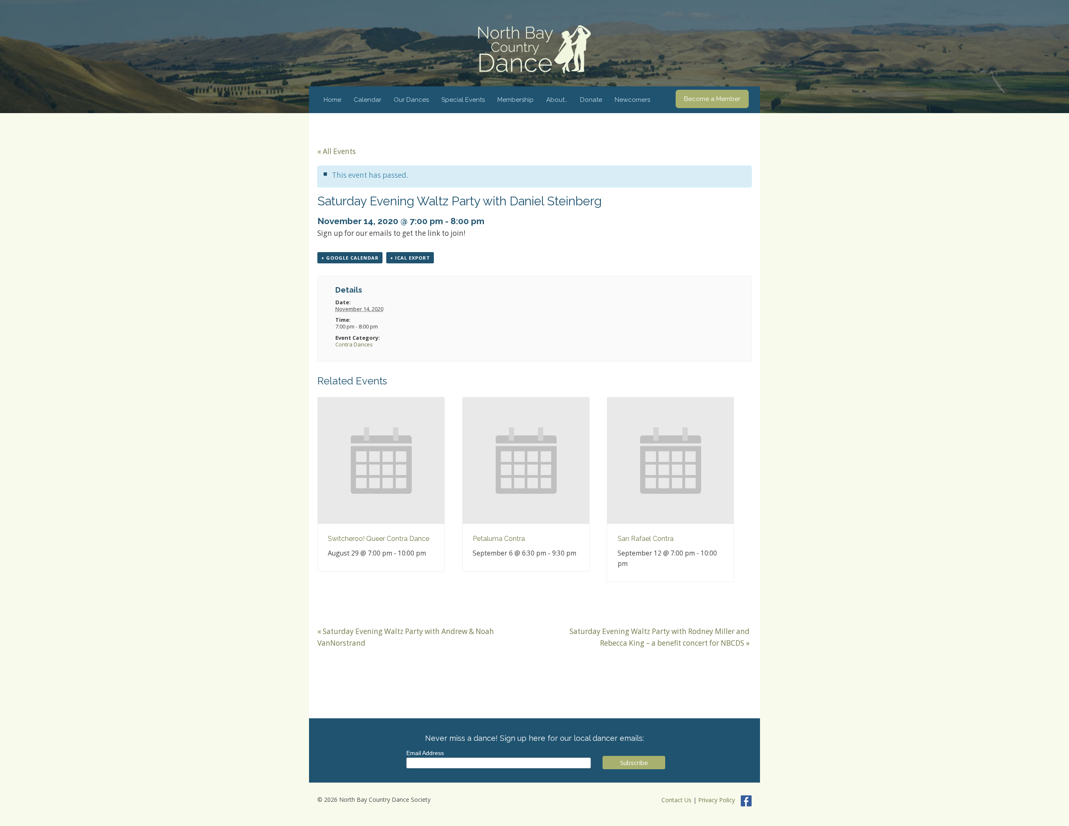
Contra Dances (354, 344)
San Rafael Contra (646, 539)
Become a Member (712, 99)
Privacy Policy (716, 800)
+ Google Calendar (350, 258)
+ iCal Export (410, 258)
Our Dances (411, 100)
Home (332, 100)
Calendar (367, 100)
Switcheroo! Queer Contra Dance (378, 539)
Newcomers (632, 100)
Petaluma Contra (499, 539)
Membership (515, 100)
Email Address (425, 753)
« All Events (336, 151)
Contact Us (676, 800)
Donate (591, 100)
